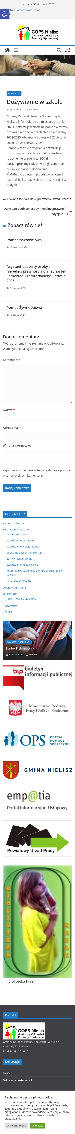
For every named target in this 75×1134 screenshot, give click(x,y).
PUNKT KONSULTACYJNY (21, 598)
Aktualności (14, 93)
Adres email (12, 428)
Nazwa (9, 410)
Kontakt (7, 612)
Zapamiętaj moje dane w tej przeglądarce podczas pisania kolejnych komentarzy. (37, 473)
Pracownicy (10, 606)
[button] (4, 14)
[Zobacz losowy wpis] (67, 50)
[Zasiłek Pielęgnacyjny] (37, 623)
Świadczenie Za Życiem (21, 540)
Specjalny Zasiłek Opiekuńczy (24, 552)
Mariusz (33, 654)
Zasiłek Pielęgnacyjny (19, 558)
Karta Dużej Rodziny (19, 580)
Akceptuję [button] (37, 1125)
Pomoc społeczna (13, 523)
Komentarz (12, 360)
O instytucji (10, 593)
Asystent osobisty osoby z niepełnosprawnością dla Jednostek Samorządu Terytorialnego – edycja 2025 (36, 273)
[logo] (24, 1024)
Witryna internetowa (17, 445)
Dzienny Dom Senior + (16, 587)
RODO (6, 1072)
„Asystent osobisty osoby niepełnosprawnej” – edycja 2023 (36, 211)
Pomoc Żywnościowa (24, 307)
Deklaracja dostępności (17, 1080)
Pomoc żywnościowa (28, 10)
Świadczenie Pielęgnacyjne (23, 546)
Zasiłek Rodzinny (17, 534)
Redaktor (33, 109)
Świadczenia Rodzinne (16, 529)
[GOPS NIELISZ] (7, 50)
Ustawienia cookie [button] (16, 1125)
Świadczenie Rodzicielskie (22, 564)
